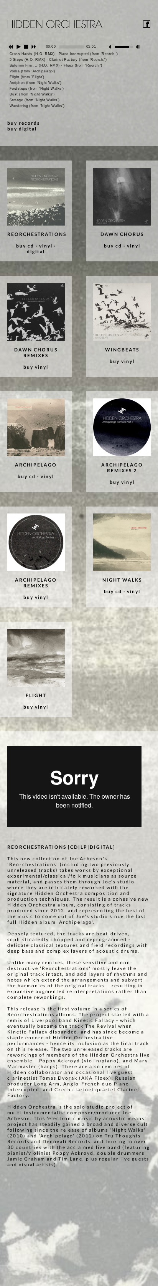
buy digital (22, 129)
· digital (41, 248)
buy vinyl (35, 367)
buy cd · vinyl (34, 246)
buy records (23, 123)
